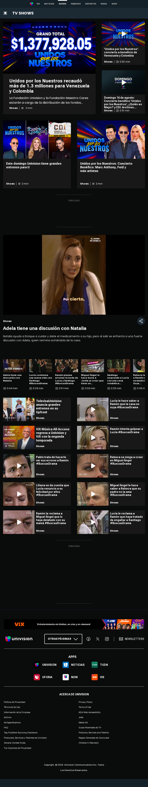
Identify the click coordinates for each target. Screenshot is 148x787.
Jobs (81, 717)
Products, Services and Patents (94, 732)
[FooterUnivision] (18, 639)
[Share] (141, 321)
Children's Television (89, 742)
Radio (104, 4)
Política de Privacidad (14, 702)
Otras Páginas (59, 639)
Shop (114, 4)
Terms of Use (85, 707)
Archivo (7, 717)
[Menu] (5, 13)
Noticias (49, 4)
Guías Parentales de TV (90, 727)
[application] (74, 275)
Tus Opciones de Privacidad (17, 748)
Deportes (90, 4)
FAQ (6, 727)
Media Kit (83, 722)
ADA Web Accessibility (90, 712)
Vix (38, 4)
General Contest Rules (14, 742)
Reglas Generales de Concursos (94, 737)
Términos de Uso (12, 707)
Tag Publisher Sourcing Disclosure (20, 732)
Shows (62, 4)
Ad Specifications (12, 722)
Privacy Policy (85, 702)
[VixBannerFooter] (74, 624)
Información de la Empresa (17, 712)
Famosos (76, 4)
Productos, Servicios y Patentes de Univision (25, 737)
